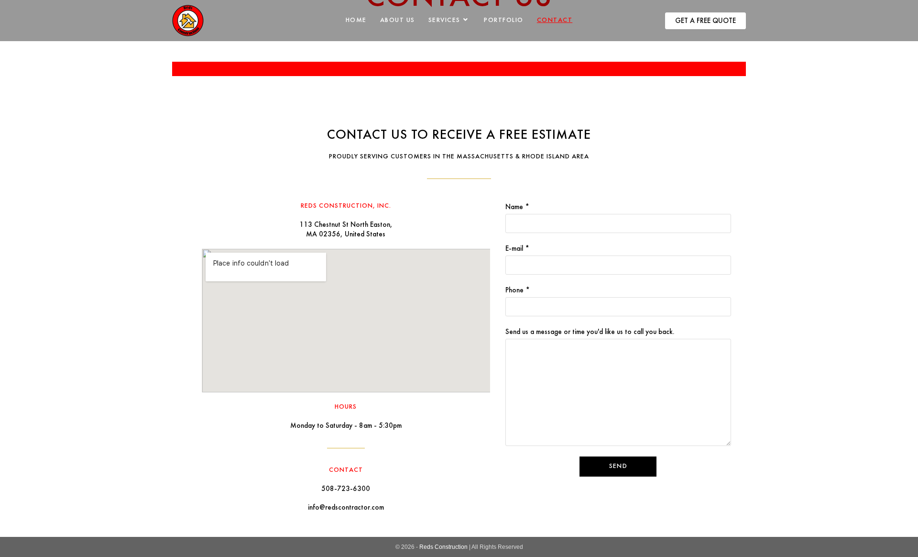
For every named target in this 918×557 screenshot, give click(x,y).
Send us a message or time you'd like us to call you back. (589, 332)
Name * (517, 207)
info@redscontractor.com (346, 507)
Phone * (517, 290)
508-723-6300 (345, 489)
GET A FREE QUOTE (705, 21)
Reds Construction (443, 547)
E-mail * (517, 248)
